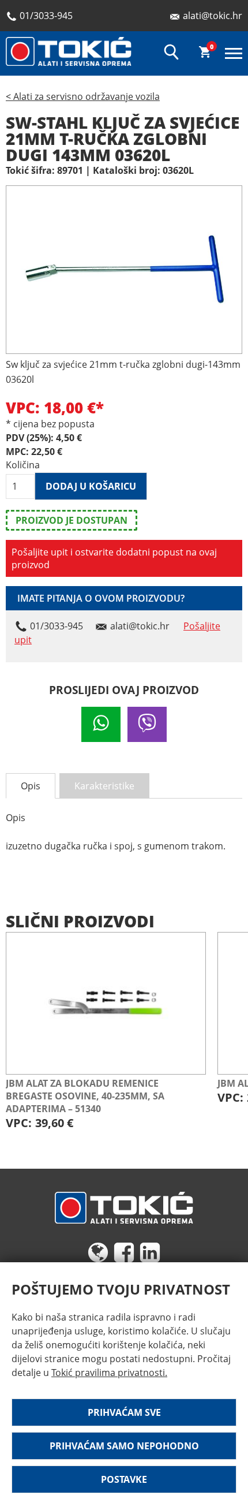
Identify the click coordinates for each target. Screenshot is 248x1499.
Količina (20, 464)
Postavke (124, 1479)
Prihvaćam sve (124, 1412)
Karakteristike (104, 786)
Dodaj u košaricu (91, 486)
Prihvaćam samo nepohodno (124, 1446)
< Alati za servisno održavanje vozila (83, 96)
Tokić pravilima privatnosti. (109, 1372)
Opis (30, 786)
